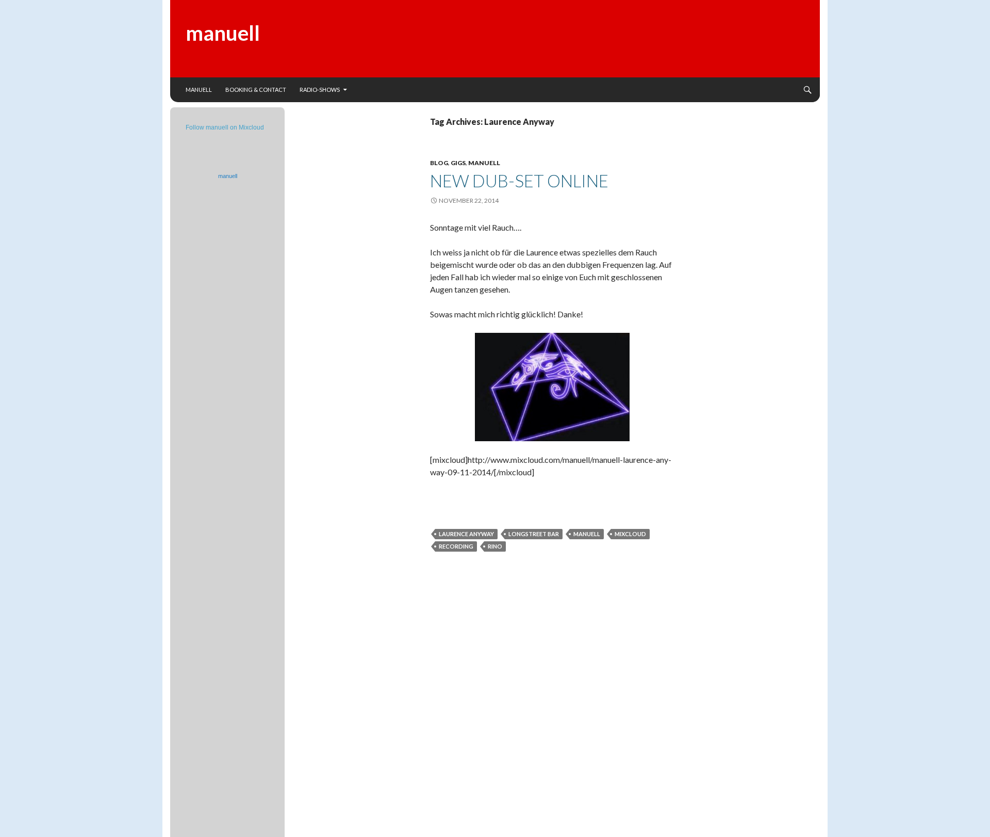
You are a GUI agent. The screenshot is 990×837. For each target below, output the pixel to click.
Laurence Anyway (466, 533)
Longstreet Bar (533, 533)
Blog (439, 163)
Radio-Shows (320, 89)
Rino (495, 546)
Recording (456, 546)
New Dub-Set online (519, 180)
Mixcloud (630, 533)
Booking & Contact (255, 89)
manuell (223, 33)
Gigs (458, 163)
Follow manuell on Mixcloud (225, 127)
